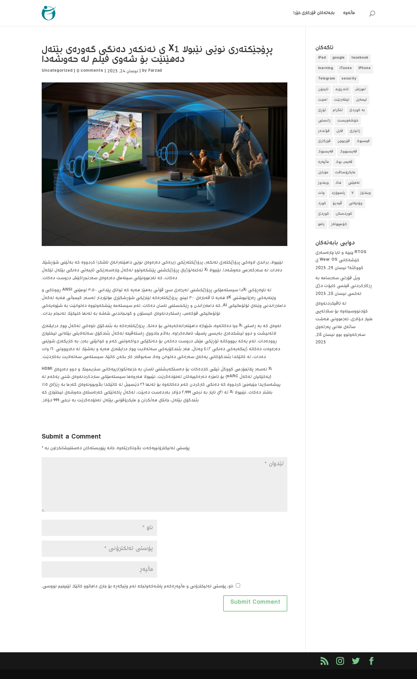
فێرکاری (324, 141)
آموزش (360, 89)
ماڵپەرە (323, 162)
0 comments (90, 71)
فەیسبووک (348, 151)
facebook (359, 58)
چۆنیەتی (356, 203)
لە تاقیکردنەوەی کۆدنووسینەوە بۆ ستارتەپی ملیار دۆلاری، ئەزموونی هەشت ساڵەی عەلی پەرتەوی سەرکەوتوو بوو (344, 319)
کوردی (323, 214)
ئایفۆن (323, 89)
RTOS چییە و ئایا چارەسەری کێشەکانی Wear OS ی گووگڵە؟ (341, 261)
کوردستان (344, 214)
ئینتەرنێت (341, 100)
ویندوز (323, 183)
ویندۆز (365, 193)
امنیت (322, 100)
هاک (338, 183)
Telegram (326, 79)
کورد (322, 203)
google (338, 58)
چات (321, 193)
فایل (339, 131)
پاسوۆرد (338, 193)
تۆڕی (322, 110)
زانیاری (355, 131)
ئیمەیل (361, 100)
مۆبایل (323, 172)
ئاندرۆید (342, 89)
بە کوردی (357, 110)
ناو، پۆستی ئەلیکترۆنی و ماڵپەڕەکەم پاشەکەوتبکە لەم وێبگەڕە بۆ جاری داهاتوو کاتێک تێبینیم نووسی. (137, 586)
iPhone (364, 69)
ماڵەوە (349, 13)
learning (325, 69)
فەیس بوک (344, 162)
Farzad (155, 71)
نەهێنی (354, 183)
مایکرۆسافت (345, 172)
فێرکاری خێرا (305, 13)
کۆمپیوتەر (339, 224)
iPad (322, 58)
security (348, 79)
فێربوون (343, 141)
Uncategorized (57, 71)
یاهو (321, 224)
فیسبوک (363, 141)
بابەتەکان (326, 13)
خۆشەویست (347, 120)
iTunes (345, 69)
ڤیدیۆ (337, 203)
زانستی (324, 120)
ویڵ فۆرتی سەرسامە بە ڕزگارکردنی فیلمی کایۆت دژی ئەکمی (343, 286)
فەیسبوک (325, 151)
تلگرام (338, 110)
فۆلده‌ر (324, 131)
